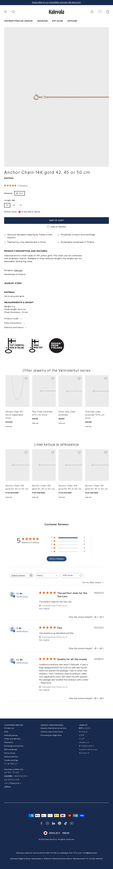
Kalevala (18, 270)
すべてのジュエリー (86, 746)
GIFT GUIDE (57, 21)
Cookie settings (11, 760)
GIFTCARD (72, 21)
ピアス (81, 735)
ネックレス (83, 732)
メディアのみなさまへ (12, 783)
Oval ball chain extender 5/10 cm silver (94, 415)
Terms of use (9, 753)
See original (44, 608)
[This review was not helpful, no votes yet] (101, 698)
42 (7, 205)
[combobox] (47, 575)
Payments (8, 742)
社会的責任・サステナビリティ (16, 776)
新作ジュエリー (85, 728)
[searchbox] (19, 575)
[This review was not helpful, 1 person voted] (101, 648)
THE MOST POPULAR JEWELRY (18, 21)
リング (81, 739)
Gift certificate (10, 749)
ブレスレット (84, 742)
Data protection (11, 756)
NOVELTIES (42, 21)
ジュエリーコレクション (88, 749)
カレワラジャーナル (11, 780)
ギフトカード (84, 753)
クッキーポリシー (11, 764)
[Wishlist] (99, 11)
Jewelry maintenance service (53, 728)
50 (21, 205)
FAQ (6, 732)
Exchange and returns (13, 746)
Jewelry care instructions (51, 732)
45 (14, 205)
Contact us (9, 728)
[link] (92, 11)
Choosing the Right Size (50, 735)
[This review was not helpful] (101, 617)
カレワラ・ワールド (11, 772)
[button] (5, 11)
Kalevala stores (11, 735)
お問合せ (7, 787)
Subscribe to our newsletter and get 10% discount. (56, 2)
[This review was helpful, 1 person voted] (95, 617)
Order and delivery (12, 739)
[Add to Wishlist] (26, 378)
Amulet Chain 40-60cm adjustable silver (15, 415)
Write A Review (56, 559)
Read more (46, 683)
